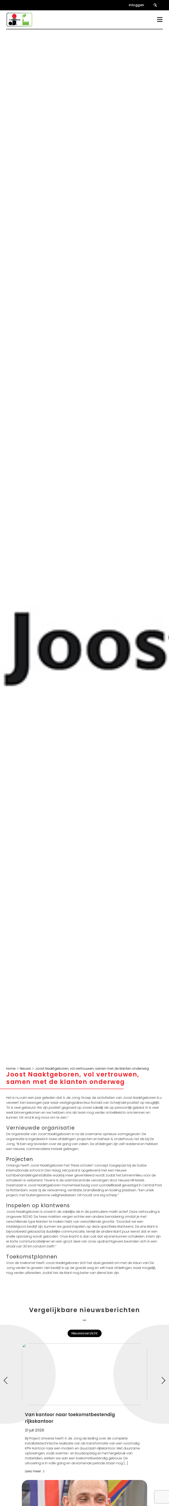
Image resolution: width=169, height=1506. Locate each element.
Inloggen (136, 5)
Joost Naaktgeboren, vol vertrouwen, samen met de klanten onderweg (92, 1069)
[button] (155, 5)
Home (11, 1069)
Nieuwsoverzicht (84, 1333)
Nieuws (25, 1069)
